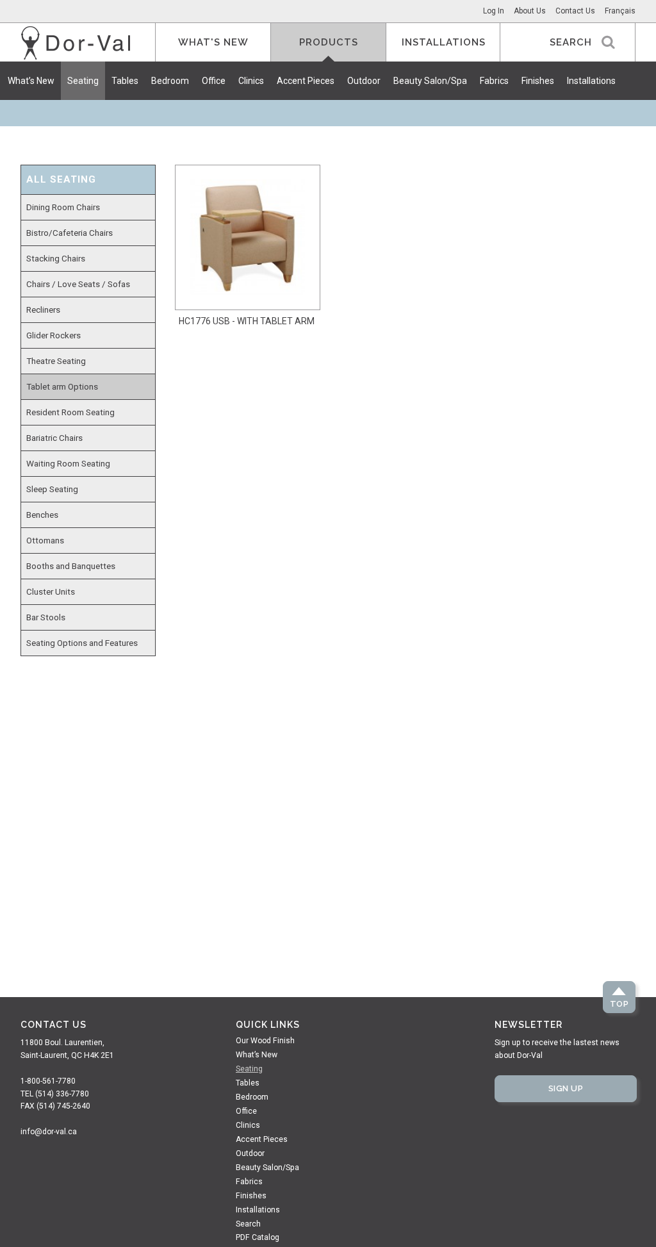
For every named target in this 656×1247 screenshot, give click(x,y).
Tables (124, 81)
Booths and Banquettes (70, 566)
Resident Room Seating (70, 412)
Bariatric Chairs (54, 438)
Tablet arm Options (62, 386)
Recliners (43, 309)
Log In (493, 10)
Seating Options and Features (82, 643)
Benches (42, 514)
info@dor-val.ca (48, 1131)
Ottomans (45, 540)
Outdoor (364, 81)
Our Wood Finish (265, 1040)
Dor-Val (75, 43)
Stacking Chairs (55, 258)
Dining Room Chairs (63, 207)
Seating (83, 81)
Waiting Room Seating (68, 463)
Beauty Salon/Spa (430, 81)
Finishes (537, 81)
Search (248, 1223)
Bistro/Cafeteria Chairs (69, 232)
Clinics (251, 81)
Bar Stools (45, 617)
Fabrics (494, 81)
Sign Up (566, 1088)
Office (214, 81)
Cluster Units (50, 591)
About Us (530, 10)
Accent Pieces (305, 81)
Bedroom (170, 81)
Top (619, 1004)
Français (620, 10)
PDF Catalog (257, 1237)
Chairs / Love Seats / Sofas (78, 284)
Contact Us (575, 10)
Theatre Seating (56, 361)
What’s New (31, 81)
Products (328, 42)
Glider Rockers (53, 335)
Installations (591, 81)
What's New (213, 42)
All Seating (61, 180)
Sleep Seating (52, 489)
